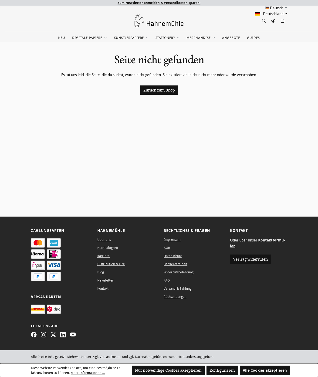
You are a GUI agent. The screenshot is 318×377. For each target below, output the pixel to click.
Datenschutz (173, 256)
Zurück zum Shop (159, 90)
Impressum (172, 239)
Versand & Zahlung (177, 288)
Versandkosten (110, 356)
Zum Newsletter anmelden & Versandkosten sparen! (159, 2)
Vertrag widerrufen (250, 259)
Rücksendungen (175, 296)
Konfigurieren (222, 370)
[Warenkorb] (282, 19)
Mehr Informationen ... (88, 372)
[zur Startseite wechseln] (159, 20)
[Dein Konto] (273, 19)
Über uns (104, 239)
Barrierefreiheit (175, 264)
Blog (100, 272)
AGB (167, 247)
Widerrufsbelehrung (178, 272)
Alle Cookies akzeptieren (265, 370)
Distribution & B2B (111, 264)
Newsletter (105, 280)
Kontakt (102, 288)
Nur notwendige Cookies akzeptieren (168, 370)
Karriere (103, 256)
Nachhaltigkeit (107, 247)
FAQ (167, 280)
